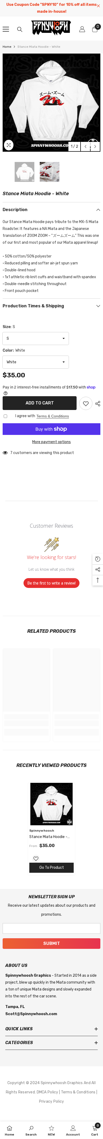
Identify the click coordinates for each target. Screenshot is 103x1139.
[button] (85, 146)
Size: (9, 327)
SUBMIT (51, 943)
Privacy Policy (51, 1101)
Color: (14, 350)
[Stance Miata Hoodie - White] (51, 804)
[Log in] (82, 29)
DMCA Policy (48, 1092)
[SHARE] (96, 403)
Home (7, 47)
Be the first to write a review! (51, 583)
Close (98, 6)
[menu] (6, 29)
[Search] (20, 29)
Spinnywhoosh (41, 830)
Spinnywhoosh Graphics (62, 1083)
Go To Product (51, 867)
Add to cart (40, 402)
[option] (51, 103)
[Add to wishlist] (85, 403)
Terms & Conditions (52, 416)
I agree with (25, 416)
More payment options (51, 442)
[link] (26, 723)
